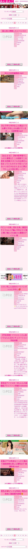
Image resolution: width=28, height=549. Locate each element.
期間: (10, 15)
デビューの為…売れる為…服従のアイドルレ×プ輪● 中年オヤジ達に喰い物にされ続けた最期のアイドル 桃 (14, 231)
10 (23, 22)
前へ (2, 22)
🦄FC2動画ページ (9, 148)
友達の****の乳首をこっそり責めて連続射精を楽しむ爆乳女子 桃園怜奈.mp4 (14, 463)
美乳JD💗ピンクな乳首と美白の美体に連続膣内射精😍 (14, 492)
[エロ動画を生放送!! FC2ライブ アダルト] (14, 279)
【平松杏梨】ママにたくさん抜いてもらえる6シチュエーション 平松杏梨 (14, 337)
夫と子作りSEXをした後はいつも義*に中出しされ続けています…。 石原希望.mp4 (14, 128)
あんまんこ (7, 1)
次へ (26, 22)
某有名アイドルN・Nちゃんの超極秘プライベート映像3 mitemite (14, 384)
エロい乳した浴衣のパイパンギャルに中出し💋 (14, 288)
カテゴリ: (4, 18)
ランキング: (7, 11)
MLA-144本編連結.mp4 (14, 73)
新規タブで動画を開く (14, 64)
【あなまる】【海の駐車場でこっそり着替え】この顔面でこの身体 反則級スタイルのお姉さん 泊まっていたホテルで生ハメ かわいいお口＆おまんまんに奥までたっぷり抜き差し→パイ (14, 162)
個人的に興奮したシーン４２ (14, 31)
